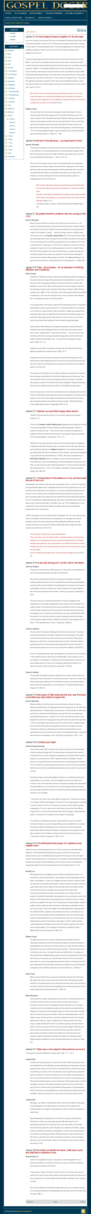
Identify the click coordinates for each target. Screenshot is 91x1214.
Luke (9, 57)
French (12, 40)
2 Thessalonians (13, 95)
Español (13, 36)
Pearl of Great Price (13, 18)
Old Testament (21, 13)
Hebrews (11, 112)
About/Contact (45, 18)
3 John (10, 150)
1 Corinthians (12, 71)
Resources (29, 18)
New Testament (36, 13)
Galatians (11, 78)
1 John (10, 143)
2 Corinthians (12, 74)
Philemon (11, 108)
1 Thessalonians (13, 91)
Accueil (8, 13)
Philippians (11, 85)
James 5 (12, 132)
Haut (55, 1202)
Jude (9, 153)
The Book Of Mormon (54, 13)
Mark (9, 54)
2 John (10, 146)
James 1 (12, 119)
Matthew (11, 50)
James (26, 23)
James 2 (12, 122)
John (9, 61)
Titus (9, 105)
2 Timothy (11, 102)
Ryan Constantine (24, 1211)
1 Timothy (11, 98)
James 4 (12, 129)
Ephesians (11, 81)
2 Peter (10, 139)
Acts (9, 64)
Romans (10, 68)
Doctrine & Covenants (74, 13)
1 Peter (10, 136)
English (12, 33)
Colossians (11, 88)
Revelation (11, 156)
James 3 (12, 126)
